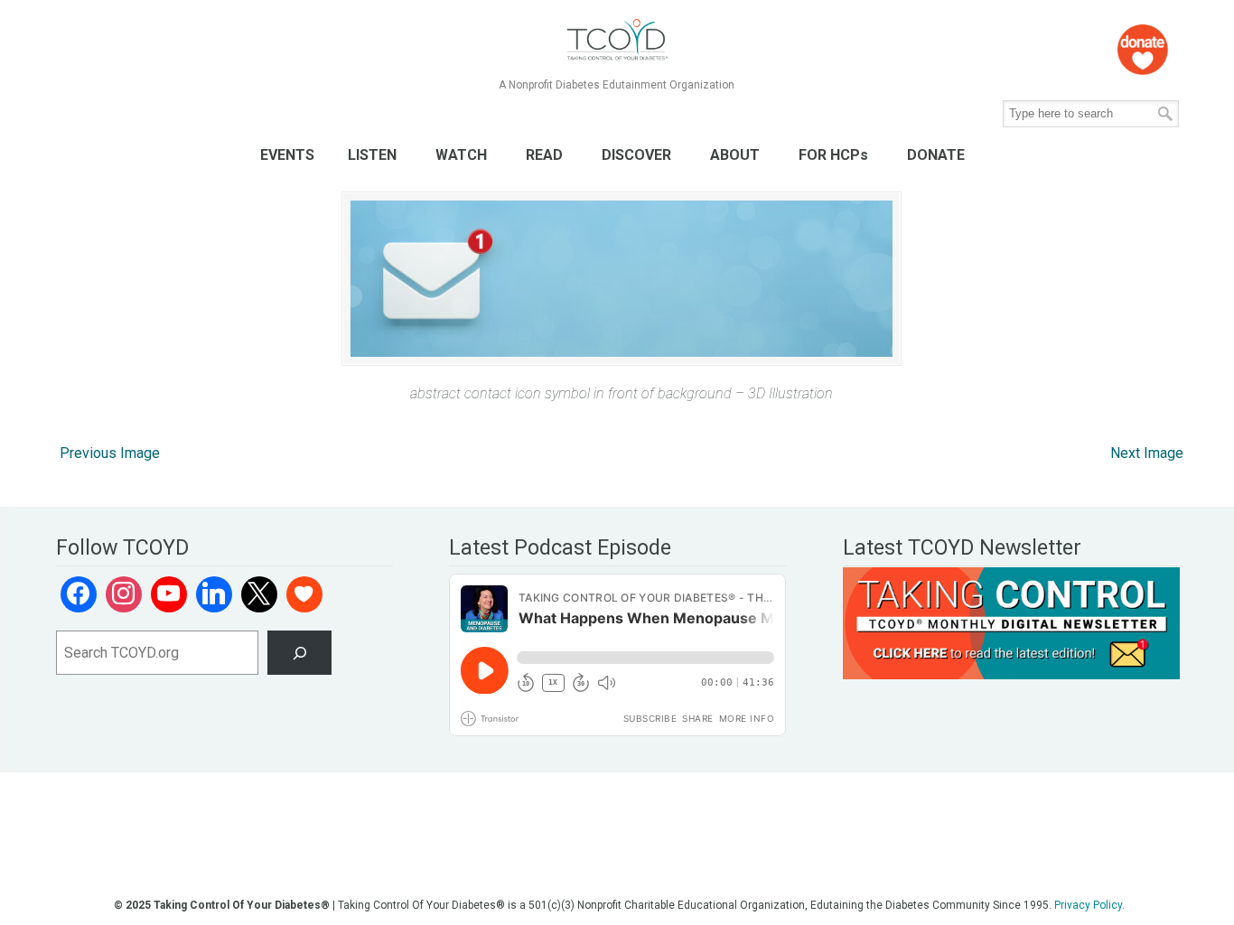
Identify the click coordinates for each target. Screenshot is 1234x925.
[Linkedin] (214, 594)
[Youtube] (169, 594)
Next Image (1146, 453)
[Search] (299, 653)
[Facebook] (78, 594)
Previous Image (110, 453)
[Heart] (304, 594)
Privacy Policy (1088, 905)
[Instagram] (123, 594)
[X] (259, 594)
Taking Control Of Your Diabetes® (616, 40)
